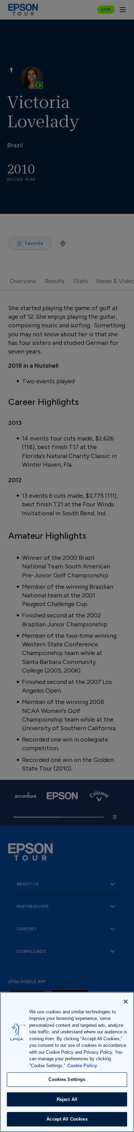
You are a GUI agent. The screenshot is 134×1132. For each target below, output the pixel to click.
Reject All (67, 1099)
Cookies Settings (66, 1079)
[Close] (125, 1001)
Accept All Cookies (66, 1119)
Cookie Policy (82, 1065)
